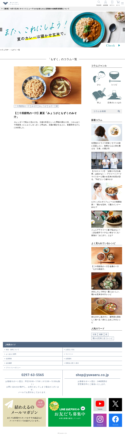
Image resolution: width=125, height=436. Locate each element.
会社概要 (9, 363)
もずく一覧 (15, 50)
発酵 (101, 334)
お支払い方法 (70, 349)
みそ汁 (34, 106)
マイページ (69, 354)
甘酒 (94, 334)
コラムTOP (4, 50)
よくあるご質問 (11, 354)
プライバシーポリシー (13, 367)
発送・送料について (12, 349)
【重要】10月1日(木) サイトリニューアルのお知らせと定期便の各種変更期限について (36, 9)
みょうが (42, 106)
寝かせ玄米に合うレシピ (103, 338)
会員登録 (9, 358)
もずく (51, 106)
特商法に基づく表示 (72, 363)
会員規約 (68, 358)
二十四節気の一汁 (22, 106)
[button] (1, 29)
